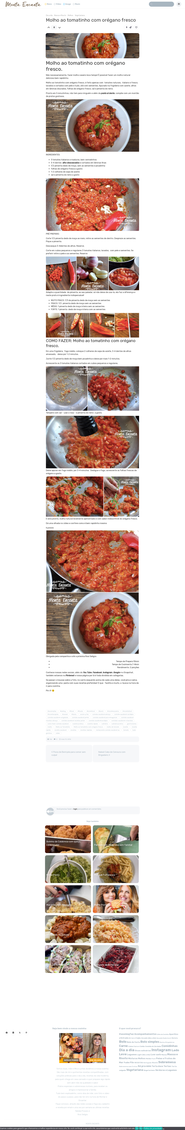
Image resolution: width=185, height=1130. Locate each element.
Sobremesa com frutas (128, 1066)
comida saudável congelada (58, 717)
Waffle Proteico (102, 905)
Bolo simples (149, 1042)
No (141, 1128)
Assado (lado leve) (164, 1038)
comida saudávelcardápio (98, 720)
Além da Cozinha (163, 1034)
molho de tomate (113, 727)
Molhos (70, 15)
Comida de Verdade (153, 1046)
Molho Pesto (53, 875)
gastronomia (131, 724)
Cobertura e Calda (136, 1046)
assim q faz (84, 714)
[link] (136, 27)
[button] (128, 27)
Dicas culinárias (143, 1050)
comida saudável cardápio (124, 714)
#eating (63, 711)
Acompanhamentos (145, 1034)
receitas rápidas (86, 730)
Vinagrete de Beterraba (106, 964)
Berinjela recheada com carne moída (65, 964)
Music (77, 4)
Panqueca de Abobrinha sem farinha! (113, 845)
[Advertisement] (92, 785)
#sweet (65, 714)
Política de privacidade (153, 1128)
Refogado (147, 1063)
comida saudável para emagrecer (105, 717)
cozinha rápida (92, 724)
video (58, 733)
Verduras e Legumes (166, 1070)
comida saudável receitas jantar (73, 720)
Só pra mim (144, 1066)
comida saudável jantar (80, 717)
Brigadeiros (169, 1042)
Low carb (156, 1054)
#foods (80, 711)
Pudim (127, 1063)
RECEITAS (139, 1063)
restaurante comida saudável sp (108, 730)
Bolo (122, 1042)
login (75, 809)
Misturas (133, 1058)
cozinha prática (77, 724)
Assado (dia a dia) (148, 1038)
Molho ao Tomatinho (63, 727)
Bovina (162, 1042)
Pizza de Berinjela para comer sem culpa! (68, 753)
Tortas (167, 1066)
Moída (148, 1059)
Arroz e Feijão (135, 1038)
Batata (175, 1038)
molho (50, 727)
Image (68, 4)
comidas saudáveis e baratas (122, 720)
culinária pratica (117, 724)
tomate (126, 730)
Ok (137, 1128)
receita (125, 727)
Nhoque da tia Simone (57, 934)
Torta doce (157, 1066)
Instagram (161, 1050)
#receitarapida (53, 714)
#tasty (73, 714)
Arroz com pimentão (105, 934)
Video (58, 4)
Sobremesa (167, 1062)
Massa (164, 1055)
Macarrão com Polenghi (58, 905)
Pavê (154, 1059)
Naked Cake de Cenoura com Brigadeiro (111, 753)
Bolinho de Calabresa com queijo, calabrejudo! (63, 843)
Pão (132, 1062)
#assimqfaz (52, 711)
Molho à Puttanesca (104, 875)
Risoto (155, 1063)
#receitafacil (127, 711)
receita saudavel (60, 730)
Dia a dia (49, 15)
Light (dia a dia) (143, 1055)
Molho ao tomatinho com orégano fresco (88, 727)
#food (71, 711)
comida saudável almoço (101, 714)
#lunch (101, 711)
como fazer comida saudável (58, 724)
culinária (105, 724)
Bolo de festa (133, 1042)
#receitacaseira (113, 711)
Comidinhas (170, 1046)
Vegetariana (80, 15)
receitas (73, 730)
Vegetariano (149, 1070)
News (49, 4)
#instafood (91, 711)
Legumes (132, 1054)
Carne (123, 1046)
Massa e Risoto (60, 15)
